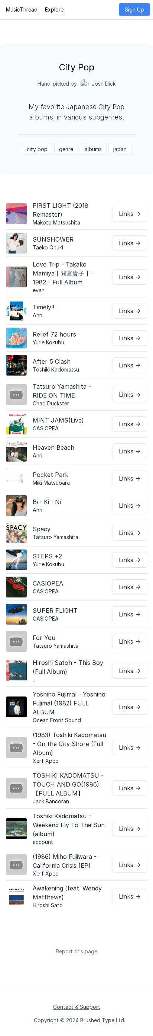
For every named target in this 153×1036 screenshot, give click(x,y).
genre (66, 149)
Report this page (76, 951)
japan (120, 149)
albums (93, 149)
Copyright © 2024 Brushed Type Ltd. (79, 1020)
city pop (37, 149)
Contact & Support (76, 1007)
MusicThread (22, 9)
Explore (54, 9)
